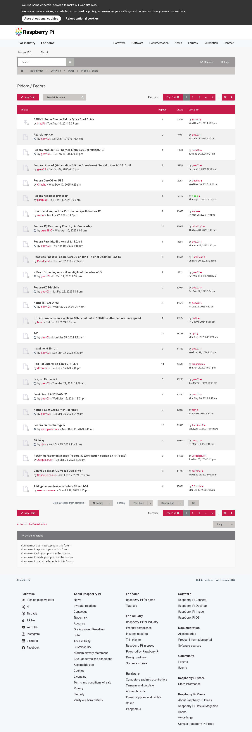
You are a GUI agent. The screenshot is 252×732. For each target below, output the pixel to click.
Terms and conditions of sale (92, 682)
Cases (130, 703)
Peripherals (133, 709)
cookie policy (87, 11)
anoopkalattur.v (50, 429)
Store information (189, 684)
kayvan (195, 119)
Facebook (33, 647)
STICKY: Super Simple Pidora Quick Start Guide (64, 119)
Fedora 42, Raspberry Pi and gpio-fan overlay (63, 226)
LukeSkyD (46, 230)
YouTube (32, 627)
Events (182, 667)
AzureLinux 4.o (43, 134)
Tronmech (197, 364)
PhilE (195, 196)
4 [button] (205, 97)
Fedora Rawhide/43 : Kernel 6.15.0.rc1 (58, 241)
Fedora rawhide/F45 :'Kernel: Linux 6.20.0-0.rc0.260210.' (69, 149)
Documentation (159, 43)
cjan (194, 333)
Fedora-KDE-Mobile (46, 287)
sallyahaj (196, 471)
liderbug (42, 199)
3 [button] (199, 97)
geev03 (45, 138)
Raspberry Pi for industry (142, 622)
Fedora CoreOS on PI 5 (48, 180)
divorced (42, 368)
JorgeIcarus (44, 459)
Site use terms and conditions (93, 659)
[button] (231, 97)
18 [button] (225, 97)
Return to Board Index (33, 524)
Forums (193, 43)
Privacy (78, 688)
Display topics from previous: (78, 502)
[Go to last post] (200, 120)
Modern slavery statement (91, 653)
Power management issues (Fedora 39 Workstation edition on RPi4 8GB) (80, 455)
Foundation (211, 43)
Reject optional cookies (82, 18)
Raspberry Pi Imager (191, 611)
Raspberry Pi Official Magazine (198, 706)
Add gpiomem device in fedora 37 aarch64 (61, 486)
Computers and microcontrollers (146, 679)
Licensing (80, 676)
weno (40, 215)
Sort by (130, 502)
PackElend (43, 261)
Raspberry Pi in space (140, 645)
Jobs (77, 635)
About (44, 52)
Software (137, 43)
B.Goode (196, 486)
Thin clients (133, 639)
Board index (23, 580)
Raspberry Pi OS (189, 617)
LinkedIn (32, 641)
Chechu (41, 184)
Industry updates (137, 634)
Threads (32, 613)
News (178, 43)
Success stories (136, 663)
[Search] (70, 62)
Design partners (136, 657)
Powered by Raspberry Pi (142, 651)
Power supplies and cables (143, 697)
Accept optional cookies (41, 18)
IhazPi (41, 123)
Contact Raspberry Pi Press (196, 724)
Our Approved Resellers (89, 629)
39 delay (39, 440)
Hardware (119, 43)
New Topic (30, 97)
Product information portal (195, 639)
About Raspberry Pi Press (195, 700)
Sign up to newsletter (40, 600)
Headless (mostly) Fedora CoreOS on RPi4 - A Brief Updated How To (77, 256)
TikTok (31, 620)
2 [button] (193, 97)
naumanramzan (46, 490)
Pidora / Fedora (31, 86)
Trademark (80, 617)
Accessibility (82, 641)
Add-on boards (135, 691)
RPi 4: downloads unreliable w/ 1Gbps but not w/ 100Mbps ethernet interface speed (87, 318)
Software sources (189, 645)
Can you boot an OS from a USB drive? (58, 470)
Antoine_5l (197, 425)
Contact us (80, 611)
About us (79, 623)
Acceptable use (84, 665)
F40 (36, 333)
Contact (229, 43)
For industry (26, 43)
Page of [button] (173, 97)
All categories (187, 634)
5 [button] (212, 97)
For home (48, 43)
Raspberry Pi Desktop (192, 606)
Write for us (185, 718)
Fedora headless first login (51, 195)
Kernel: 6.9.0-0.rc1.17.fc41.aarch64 (56, 409)
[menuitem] (225, 62)
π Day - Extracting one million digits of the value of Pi (68, 272)
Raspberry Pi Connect (192, 600)
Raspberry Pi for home (140, 600)
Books (182, 712)
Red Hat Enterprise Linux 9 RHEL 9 (56, 363)
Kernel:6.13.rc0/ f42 (46, 302)
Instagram (33, 634)
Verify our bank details (88, 700)
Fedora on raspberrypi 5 (49, 425)
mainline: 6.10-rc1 (45, 348)
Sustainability (82, 647)
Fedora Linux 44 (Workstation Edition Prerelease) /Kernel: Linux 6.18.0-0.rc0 (82, 165)
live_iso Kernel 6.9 (45, 379)
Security (79, 694)
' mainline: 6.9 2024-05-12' (50, 394)
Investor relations (85, 606)
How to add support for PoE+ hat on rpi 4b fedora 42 (67, 211)
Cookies (79, 670)
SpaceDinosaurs (47, 475)
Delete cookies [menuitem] (204, 580)
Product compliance (139, 628)
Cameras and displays (140, 685)
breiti (40, 322)
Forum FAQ (24, 52)
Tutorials (131, 606)
